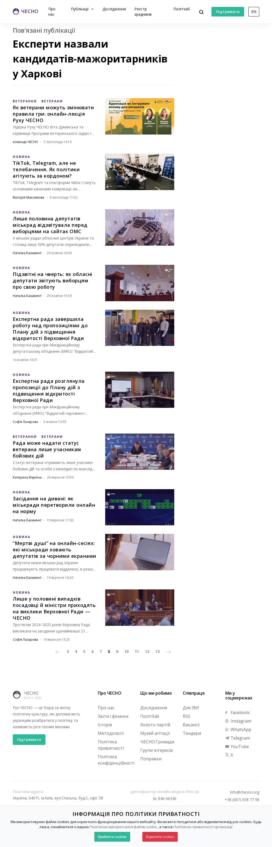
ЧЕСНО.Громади (157, 742)
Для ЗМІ (191, 708)
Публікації (80, 8)
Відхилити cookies (160, 837)
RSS (186, 716)
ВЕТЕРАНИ (52, 101)
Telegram (240, 738)
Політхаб (181, 8)
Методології (111, 733)
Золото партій (155, 725)
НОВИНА (21, 156)
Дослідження (114, 8)
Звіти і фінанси (113, 716)
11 (137, 651)
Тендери (192, 733)
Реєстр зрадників (143, 11)
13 (157, 651)
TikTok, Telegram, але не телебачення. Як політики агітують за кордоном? (46, 169)
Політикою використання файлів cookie (123, 826)
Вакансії (191, 725)
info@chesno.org (244, 792)
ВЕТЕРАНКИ (25, 101)
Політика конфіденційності (116, 760)
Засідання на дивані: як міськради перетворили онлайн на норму (54, 504)
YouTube (239, 746)
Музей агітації (155, 733)
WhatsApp (240, 729)
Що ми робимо (156, 693)
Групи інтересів (156, 750)
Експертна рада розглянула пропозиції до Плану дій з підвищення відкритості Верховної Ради (49, 390)
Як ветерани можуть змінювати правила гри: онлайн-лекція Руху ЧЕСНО (53, 113)
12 (147, 651)
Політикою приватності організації (202, 826)
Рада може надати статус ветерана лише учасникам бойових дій (47, 449)
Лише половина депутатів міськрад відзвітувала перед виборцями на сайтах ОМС (50, 224)
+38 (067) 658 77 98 (242, 799)
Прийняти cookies (112, 837)
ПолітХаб (149, 716)
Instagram (240, 721)
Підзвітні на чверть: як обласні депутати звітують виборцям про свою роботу (52, 280)
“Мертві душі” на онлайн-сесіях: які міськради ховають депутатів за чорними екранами (54, 549)
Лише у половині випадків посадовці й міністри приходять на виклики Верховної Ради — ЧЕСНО (54, 608)
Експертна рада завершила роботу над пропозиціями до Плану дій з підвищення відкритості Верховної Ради (50, 328)
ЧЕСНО (31, 693)
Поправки (151, 759)
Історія (105, 725)
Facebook (240, 712)
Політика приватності (111, 745)
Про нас (52, 11)
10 (126, 651)
